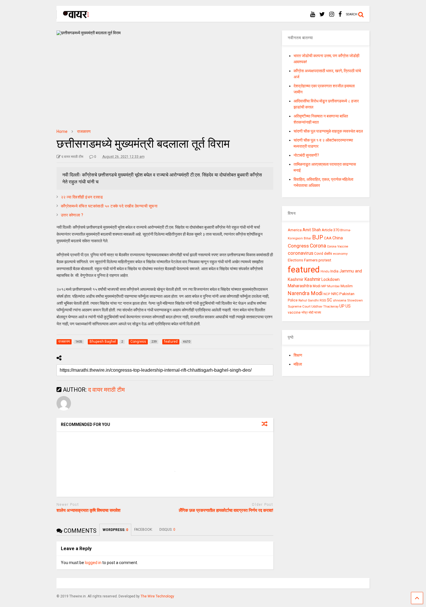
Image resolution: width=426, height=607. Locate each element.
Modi (317, 286)
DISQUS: (167, 529)
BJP (317, 237)
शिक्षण (298, 355)
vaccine (294, 312)
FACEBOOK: (144, 529)
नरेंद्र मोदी (307, 312)
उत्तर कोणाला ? (72, 215)
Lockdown (330, 279)
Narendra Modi (305, 293)
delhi (328, 253)
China (337, 238)
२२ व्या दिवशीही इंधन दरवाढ (82, 197)
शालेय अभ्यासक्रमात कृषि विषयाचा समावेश (89, 510)
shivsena (339, 300)
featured (304, 269)
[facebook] (340, 14)
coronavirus (300, 253)
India (334, 271)
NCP (326, 294)
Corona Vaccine (337, 246)
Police (293, 300)
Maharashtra (300, 285)
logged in (93, 562)
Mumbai (333, 286)
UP (342, 306)
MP (323, 286)
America (295, 230)
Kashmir (312, 279)
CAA (328, 238)
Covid (318, 254)
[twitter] (322, 14)
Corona (318, 246)
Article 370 (330, 230)
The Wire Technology (157, 596)
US (348, 306)
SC (329, 300)
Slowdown (355, 300)
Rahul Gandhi (308, 300)
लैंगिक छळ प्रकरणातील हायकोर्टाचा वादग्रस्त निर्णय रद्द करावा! (226, 510)
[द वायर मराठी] (73, 16)
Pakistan (346, 293)
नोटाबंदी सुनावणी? (306, 155)
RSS (323, 300)
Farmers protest (317, 260)
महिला (298, 364)
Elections (295, 260)
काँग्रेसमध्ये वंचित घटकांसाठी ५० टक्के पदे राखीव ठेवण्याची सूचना (109, 206)
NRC (334, 294)
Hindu (325, 271)
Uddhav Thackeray (324, 306)
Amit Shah (312, 229)
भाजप (317, 312)
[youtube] (312, 14)
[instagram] (331, 14)
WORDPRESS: (115, 530)
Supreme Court (299, 306)
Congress (298, 246)
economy (340, 254)
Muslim (347, 286)
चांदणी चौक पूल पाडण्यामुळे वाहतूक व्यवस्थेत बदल (328, 131)
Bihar (307, 238)
